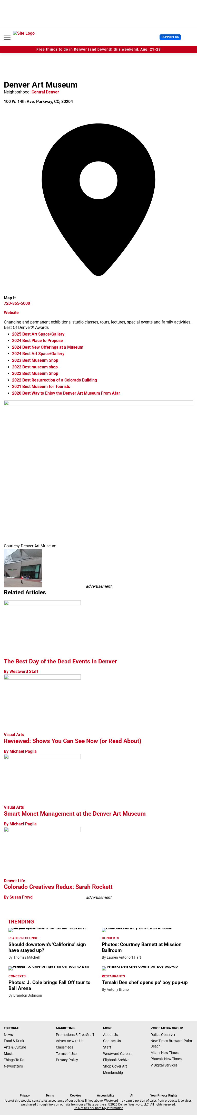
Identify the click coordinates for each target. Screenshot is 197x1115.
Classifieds (64, 1047)
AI (131, 1095)
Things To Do (14, 1060)
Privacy (25, 1095)
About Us (110, 1035)
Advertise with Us (69, 1041)
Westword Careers (117, 1054)
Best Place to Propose (37, 340)
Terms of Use (66, 1054)
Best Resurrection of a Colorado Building (54, 380)
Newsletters (13, 1066)
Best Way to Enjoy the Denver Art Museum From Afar (66, 393)
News (8, 1035)
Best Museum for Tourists (41, 386)
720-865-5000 (17, 303)
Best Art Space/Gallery (38, 334)
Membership (113, 1073)
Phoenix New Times (166, 1059)
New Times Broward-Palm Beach (171, 1043)
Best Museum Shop (35, 360)
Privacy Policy (67, 1060)
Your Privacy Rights (163, 1095)
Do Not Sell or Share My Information (98, 1108)
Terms (50, 1095)
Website (11, 312)
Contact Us (112, 1041)
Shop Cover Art (115, 1066)
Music (8, 1054)
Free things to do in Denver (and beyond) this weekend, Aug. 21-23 (98, 49)
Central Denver (45, 92)
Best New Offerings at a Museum (47, 347)
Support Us (170, 37)
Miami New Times (165, 1053)
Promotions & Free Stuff (75, 1035)
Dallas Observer (163, 1035)
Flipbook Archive (116, 1060)
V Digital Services (164, 1065)
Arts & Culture (15, 1047)
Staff (107, 1047)
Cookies (75, 1095)
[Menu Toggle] (7, 37)
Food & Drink (14, 1041)
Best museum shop (35, 367)
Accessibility (105, 1095)
